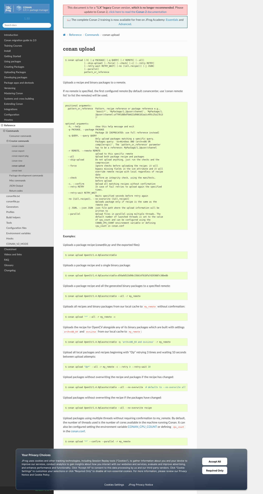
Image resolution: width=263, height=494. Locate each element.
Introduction (11, 35)
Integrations (10, 109)
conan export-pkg (20, 156)
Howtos (8, 120)
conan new (17, 161)
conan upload (18, 166)
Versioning (9, 88)
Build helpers (13, 217)
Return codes (16, 191)
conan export (18, 151)
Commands (12, 131)
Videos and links (13, 254)
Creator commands (19, 141)
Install (7, 51)
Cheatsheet (10, 249)
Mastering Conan (13, 93)
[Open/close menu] (2, 125)
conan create (18, 146)
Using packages (12, 61)
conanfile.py (13, 201)
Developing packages (15, 77)
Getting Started (12, 56)
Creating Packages (14, 67)
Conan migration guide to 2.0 (20, 40)
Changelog (10, 270)
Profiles (10, 212)
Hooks (9, 238)
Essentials (172, 19)
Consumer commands (20, 136)
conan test (17, 171)
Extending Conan (13, 104)
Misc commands (17, 181)
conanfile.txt (13, 196)
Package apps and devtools (19, 82)
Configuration (11, 114)
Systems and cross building (19, 98)
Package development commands (26, 176)
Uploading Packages (15, 72)
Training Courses (13, 45)
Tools (9, 222)
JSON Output (16, 186)
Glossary (8, 265)
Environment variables (18, 233)
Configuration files (16, 228)
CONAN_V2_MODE (17, 244)
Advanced (125, 24)
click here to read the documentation (138, 12)
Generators (12, 207)
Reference (9, 125)
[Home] (64, 34)
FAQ (6, 260)
